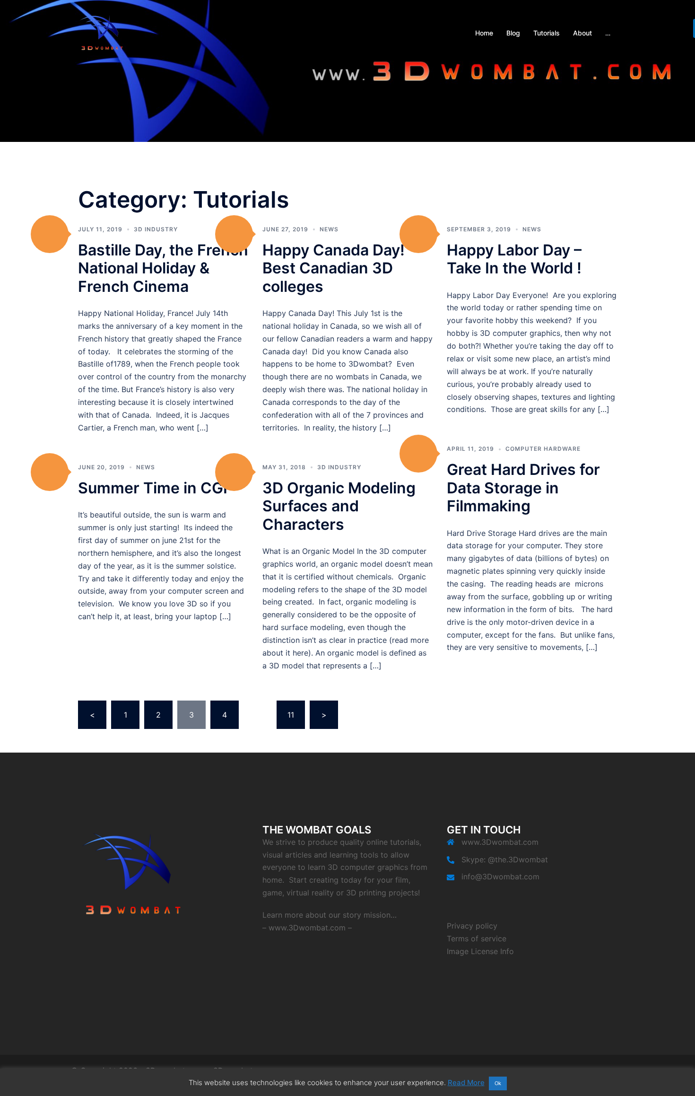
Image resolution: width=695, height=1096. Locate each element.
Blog (513, 33)
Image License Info (480, 951)
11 (290, 714)
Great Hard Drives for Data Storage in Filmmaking (523, 487)
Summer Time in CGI (152, 488)
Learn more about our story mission (326, 915)
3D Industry (156, 229)
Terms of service (476, 938)
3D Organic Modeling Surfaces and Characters (339, 506)
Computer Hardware (543, 448)
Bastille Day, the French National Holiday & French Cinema (163, 268)
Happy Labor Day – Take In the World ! (514, 259)
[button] (50, 234)
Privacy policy (472, 925)
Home (484, 33)
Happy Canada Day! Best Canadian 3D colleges (333, 268)
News (329, 229)
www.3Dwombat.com (307, 927)
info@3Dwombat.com (500, 876)
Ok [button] (498, 1083)
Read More (466, 1082)
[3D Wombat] (101, 32)
